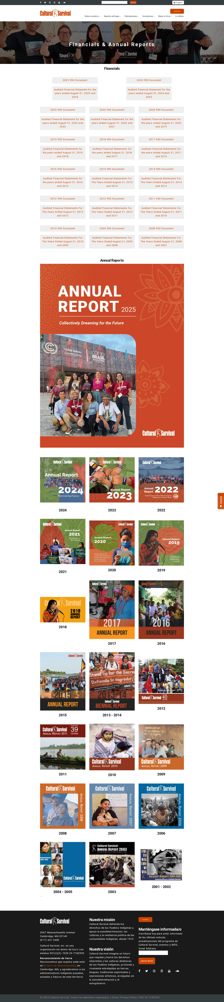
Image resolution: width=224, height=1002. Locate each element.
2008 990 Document (161, 228)
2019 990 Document (62, 139)
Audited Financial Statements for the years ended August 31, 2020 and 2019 (161, 123)
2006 (161, 833)
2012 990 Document (112, 198)
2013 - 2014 (112, 715)
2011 (63, 774)
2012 (161, 709)
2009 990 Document (112, 228)
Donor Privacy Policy (124, 997)
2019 (161, 570)
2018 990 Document (112, 139)
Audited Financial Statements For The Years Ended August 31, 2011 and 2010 (161, 212)
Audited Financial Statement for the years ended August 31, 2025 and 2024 (75, 93)
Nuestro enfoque (111, 16)
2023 (112, 510)
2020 (112, 570)
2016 (161, 644)
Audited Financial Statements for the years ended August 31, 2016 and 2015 (63, 182)
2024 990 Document (149, 80)
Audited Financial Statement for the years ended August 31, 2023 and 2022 (62, 123)
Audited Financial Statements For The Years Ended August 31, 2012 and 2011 (112, 212)
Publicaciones (130, 16)
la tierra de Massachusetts (60, 965)
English (179, 3)
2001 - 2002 (161, 887)
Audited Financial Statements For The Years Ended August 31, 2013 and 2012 (62, 212)
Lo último (179, 16)
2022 (161, 510)
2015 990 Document (112, 169)
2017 (112, 644)
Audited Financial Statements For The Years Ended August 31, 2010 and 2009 (62, 241)
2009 (161, 774)
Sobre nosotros (92, 16)
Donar (177, 11)
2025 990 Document (75, 80)
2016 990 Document (62, 169)
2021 (63, 572)
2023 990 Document (62, 109)
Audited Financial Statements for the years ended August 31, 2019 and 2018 (63, 152)
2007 (112, 833)
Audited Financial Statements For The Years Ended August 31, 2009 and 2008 (112, 241)
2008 (63, 833)
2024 (63, 510)
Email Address (147, 948)
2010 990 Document (62, 228)
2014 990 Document (161, 169)
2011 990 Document (161, 198)
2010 (112, 775)
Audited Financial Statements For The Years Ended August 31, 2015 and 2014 (112, 182)
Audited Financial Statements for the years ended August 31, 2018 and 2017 (112, 152)
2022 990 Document (112, 109)
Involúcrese (147, 16)
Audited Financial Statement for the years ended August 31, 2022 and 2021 (112, 123)
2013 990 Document (62, 198)
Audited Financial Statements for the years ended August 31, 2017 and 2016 (161, 152)
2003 (112, 892)
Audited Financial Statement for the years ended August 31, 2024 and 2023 (149, 93)
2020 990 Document (161, 109)
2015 (63, 715)
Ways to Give (164, 16)
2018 (63, 627)
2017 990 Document (161, 139)
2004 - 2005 (62, 892)
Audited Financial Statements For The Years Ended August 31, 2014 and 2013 (161, 182)
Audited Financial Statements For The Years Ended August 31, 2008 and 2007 (161, 241)
